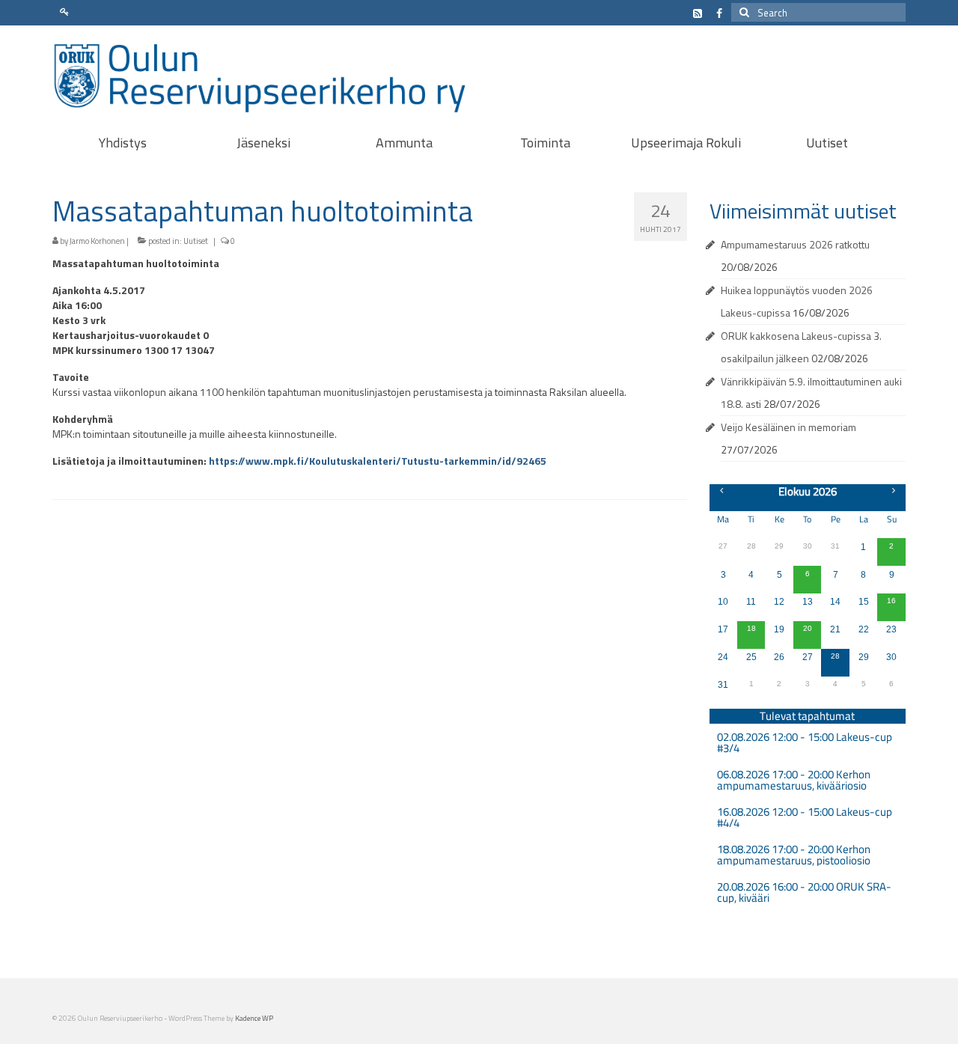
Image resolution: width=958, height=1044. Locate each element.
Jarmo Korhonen (97, 241)
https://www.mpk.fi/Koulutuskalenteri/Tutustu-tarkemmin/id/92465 (377, 460)
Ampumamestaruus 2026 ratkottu (795, 244)
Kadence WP (254, 1018)
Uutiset (195, 241)
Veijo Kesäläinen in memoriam (788, 427)
